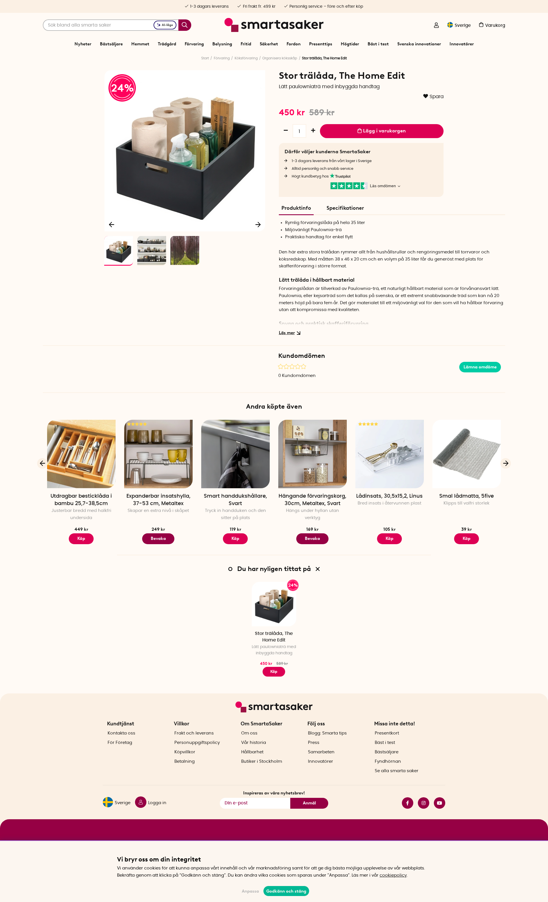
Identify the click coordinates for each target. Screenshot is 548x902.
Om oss (249, 733)
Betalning (184, 761)
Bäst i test (378, 44)
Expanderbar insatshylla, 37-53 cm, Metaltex (158, 500)
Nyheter (82, 44)
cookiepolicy (393, 875)
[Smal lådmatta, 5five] (466, 454)
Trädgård (167, 44)
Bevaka (158, 538)
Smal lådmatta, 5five (466, 496)
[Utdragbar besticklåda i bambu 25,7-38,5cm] (81, 454)
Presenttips (320, 44)
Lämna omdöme (480, 367)
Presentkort (387, 733)
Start (205, 58)
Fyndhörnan (388, 761)
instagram (421, 803)
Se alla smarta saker (396, 771)
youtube (437, 803)
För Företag (120, 742)
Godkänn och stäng (286, 891)
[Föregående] (111, 224)
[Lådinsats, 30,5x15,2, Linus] (389, 454)
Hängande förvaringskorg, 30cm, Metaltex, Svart (312, 500)
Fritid (246, 44)
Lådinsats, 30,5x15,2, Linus (389, 496)
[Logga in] (436, 26)
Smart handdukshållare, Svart (235, 500)
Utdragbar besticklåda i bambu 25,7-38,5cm (81, 500)
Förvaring (194, 44)
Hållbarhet (252, 752)
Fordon (294, 44)
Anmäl (309, 803)
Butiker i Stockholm (261, 761)
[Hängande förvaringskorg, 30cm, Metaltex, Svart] (312, 454)
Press (313, 742)
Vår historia (253, 742)
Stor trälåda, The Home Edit (274, 636)
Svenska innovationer (419, 44)
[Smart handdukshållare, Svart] (235, 454)
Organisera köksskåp (279, 58)
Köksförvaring (246, 58)
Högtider (350, 44)
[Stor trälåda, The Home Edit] (274, 604)
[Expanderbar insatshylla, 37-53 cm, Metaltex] (158, 454)
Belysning (222, 44)
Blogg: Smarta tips (327, 733)
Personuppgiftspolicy (197, 742)
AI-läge (167, 25)
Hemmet (140, 44)
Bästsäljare (111, 44)
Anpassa (250, 891)
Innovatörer (462, 44)
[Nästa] (258, 224)
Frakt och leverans (194, 733)
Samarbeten (321, 752)
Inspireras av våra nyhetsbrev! (274, 793)
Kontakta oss (121, 733)
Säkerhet (269, 44)
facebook (405, 803)
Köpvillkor (184, 752)
